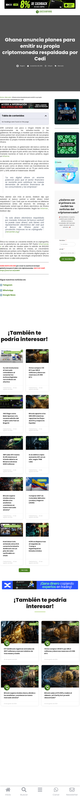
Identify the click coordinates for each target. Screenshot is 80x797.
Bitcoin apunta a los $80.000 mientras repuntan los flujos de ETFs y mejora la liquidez (37, 418)
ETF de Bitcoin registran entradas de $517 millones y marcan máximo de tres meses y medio (19, 651)
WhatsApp (8, 290)
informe (6, 156)
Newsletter (72, 794)
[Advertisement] (24, 314)
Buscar (24, 794)
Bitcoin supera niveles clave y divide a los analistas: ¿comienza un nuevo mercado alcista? (9, 503)
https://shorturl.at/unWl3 (10, 270)
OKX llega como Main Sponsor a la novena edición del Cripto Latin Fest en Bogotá (11, 418)
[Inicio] (8, 789)
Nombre (62, 240)
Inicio (8, 794)
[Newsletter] (72, 789)
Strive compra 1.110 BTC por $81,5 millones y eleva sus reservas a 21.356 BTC (37, 372)
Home (2, 97)
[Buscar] (24, 789)
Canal (56, 794)
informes (44, 208)
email (61, 249)
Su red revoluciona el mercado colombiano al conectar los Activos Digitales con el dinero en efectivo (10, 375)
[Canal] (56, 789)
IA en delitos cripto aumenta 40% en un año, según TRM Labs (37, 458)
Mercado (61, 66)
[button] (46, 116)
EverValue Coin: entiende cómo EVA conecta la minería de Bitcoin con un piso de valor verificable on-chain (11, 548)
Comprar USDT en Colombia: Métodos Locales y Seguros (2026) (37, 499)
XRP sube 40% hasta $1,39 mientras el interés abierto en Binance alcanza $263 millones (11, 459)
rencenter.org (12, 232)
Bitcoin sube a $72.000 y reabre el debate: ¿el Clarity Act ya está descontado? (58, 695)
